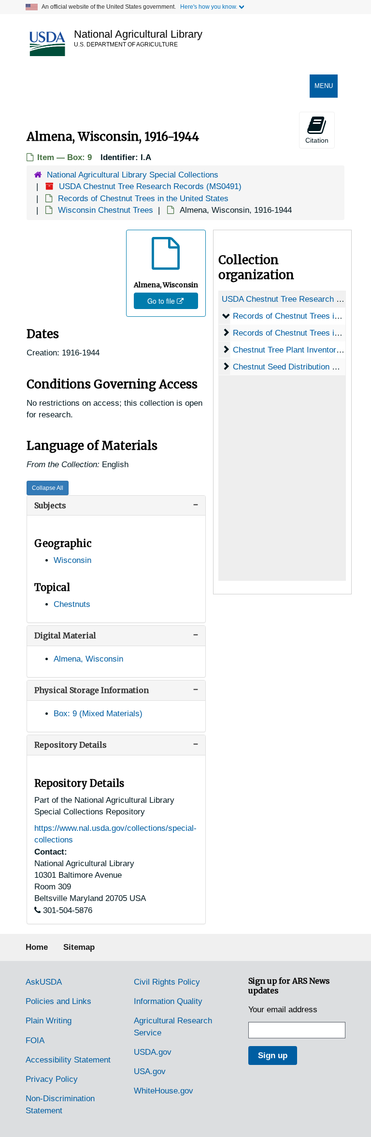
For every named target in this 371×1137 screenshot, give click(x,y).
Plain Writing (48, 1020)
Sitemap (79, 947)
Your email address (282, 1009)
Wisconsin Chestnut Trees (105, 210)
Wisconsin (72, 560)
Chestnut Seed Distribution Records (297, 366)
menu (326, 90)
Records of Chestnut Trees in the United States (143, 198)
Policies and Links (58, 1001)
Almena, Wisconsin (88, 659)
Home (37, 947)
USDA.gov (152, 1052)
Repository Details (70, 745)
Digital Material (65, 635)
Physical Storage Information (91, 690)
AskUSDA (44, 982)
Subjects (50, 505)
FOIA (35, 1040)
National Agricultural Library (138, 34)
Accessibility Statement (68, 1059)
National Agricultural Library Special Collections (132, 174)
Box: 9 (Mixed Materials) (98, 713)
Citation (316, 140)
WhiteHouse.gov (163, 1090)
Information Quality (168, 1001)
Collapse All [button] (47, 488)
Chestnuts (72, 604)
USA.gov (150, 1071)
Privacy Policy (52, 1079)
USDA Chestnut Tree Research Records (294, 299)
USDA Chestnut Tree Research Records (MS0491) (150, 186)
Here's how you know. (208, 6)
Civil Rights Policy (167, 982)
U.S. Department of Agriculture (126, 44)
